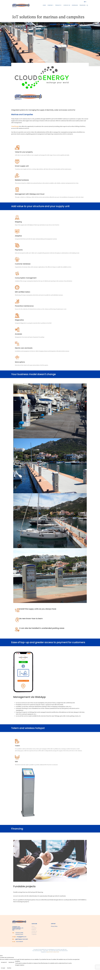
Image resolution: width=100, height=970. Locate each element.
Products (58, 5)
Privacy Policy (54, 926)
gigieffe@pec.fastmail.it (21, 939)
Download (75, 5)
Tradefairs (83, 5)
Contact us (67, 5)
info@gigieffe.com (21, 936)
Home (44, 5)
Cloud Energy (15, 126)
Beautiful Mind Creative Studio (53, 952)
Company (50, 5)
